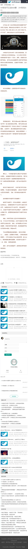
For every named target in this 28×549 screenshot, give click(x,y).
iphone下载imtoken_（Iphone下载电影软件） (12, 430)
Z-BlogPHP (12, 547)
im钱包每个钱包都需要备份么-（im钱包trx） (12, 415)
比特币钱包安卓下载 (20, 526)
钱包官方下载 (12, 512)
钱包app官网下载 (21, 520)
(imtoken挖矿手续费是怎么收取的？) (10, 421)
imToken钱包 (7, 5)
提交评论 (8, 354)
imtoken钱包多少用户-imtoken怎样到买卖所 (11, 467)
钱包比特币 (12, 514)
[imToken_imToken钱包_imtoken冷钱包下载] (14, 1)
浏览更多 (14, 396)
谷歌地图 (19, 542)
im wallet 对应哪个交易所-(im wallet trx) (11, 380)
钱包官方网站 (18, 516)
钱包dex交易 (16, 532)
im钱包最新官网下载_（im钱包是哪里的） (11, 458)
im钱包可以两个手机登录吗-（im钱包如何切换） (13, 403)
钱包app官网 (4, 530)
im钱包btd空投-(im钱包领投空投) (10, 390)
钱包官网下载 (23, 530)
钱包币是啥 (12, 520)
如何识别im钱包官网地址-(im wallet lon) (11, 500)
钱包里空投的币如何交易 (7, 526)
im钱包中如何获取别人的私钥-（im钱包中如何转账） (14, 502)
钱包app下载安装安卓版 (7, 516)
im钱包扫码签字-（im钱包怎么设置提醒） (11, 423)
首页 (2, 5)
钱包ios (3, 522)
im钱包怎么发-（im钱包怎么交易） (9, 405)
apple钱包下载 (5, 520)
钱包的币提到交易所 (14, 530)
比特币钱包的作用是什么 (15, 518)
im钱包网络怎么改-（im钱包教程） (9, 413)
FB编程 (23, 547)
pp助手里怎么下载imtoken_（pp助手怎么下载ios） (13, 439)
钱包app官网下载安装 (6, 532)
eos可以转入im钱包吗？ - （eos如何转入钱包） (13, 494)
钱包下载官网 (4, 514)
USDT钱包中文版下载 (6, 448)
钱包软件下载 (4, 518)
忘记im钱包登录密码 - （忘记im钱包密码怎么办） (13, 407)
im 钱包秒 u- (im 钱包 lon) (8, 385)
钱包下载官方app (10, 522)
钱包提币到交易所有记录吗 (8, 528)
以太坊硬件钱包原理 (21, 528)
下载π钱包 (19, 512)
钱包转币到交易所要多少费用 (8, 524)
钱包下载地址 (4, 512)
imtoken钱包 (3, 12)
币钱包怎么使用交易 (21, 522)
